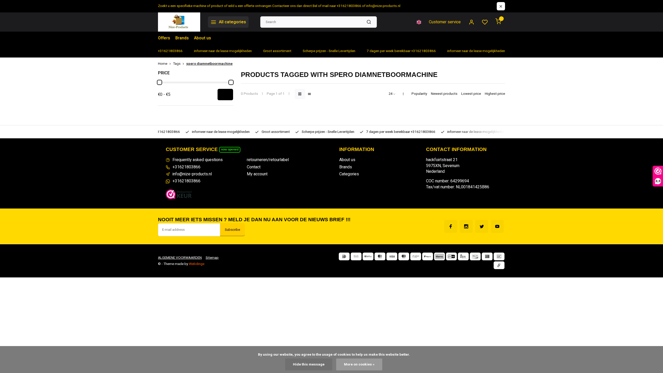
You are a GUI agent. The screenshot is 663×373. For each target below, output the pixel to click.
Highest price (495, 93)
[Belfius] (368, 256)
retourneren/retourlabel (268, 160)
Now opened (230, 149)
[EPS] (463, 256)
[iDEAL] (344, 256)
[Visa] (391, 256)
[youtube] (497, 226)
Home (162, 63)
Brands (182, 38)
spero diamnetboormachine (209, 63)
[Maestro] (403, 256)
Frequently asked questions (197, 160)
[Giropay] (451, 256)
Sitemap (212, 257)
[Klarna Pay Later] (439, 256)
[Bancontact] (499, 256)
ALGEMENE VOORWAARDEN (180, 257)
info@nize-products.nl (192, 174)
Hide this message (309, 364)
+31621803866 (186, 167)
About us (202, 38)
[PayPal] (427, 256)
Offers (164, 38)
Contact (254, 167)
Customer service (445, 22)
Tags (177, 63)
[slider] (159, 82)
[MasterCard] (379, 256)
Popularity (419, 93)
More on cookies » (359, 364)
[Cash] (499, 265)
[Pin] (487, 256)
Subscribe (232, 229)
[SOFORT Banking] (415, 256)
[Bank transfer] (356, 256)
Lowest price (471, 93)
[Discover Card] (475, 256)
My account (257, 174)
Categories (349, 174)
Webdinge (196, 264)
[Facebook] (450, 226)
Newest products (444, 93)
